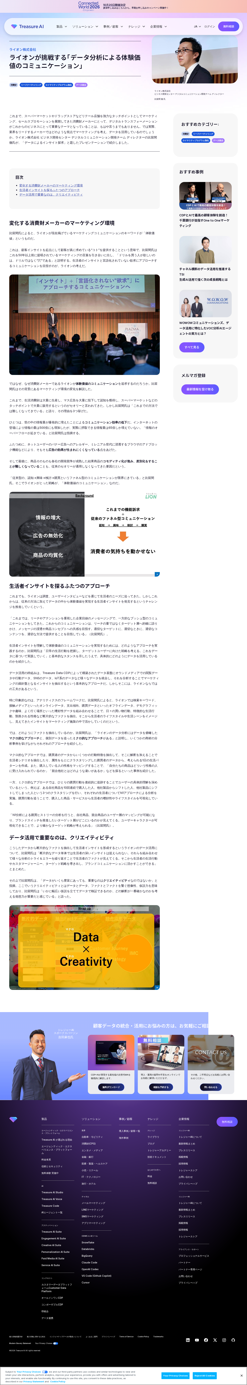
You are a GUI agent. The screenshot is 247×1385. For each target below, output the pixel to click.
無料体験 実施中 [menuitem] (50, 1173)
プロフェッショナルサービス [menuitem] (194, 1255)
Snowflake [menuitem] (88, 1242)
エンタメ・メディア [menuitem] (92, 1150)
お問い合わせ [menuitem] (186, 1176)
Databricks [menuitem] (88, 1249)
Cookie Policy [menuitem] (143, 1337)
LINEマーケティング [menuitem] (92, 1209)
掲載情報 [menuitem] (183, 1156)
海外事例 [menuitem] (123, 1137)
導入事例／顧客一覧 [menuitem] (129, 1130)
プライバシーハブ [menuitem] (188, 1183)
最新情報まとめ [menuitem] (187, 1143)
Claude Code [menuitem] (89, 1262)
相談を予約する (161, 1087)
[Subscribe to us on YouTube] (196, 1340)
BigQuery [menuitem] (87, 1255)
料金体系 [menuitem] (46, 1159)
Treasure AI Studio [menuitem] (52, 1192)
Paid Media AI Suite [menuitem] (53, 1258)
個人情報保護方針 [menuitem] (16, 1337)
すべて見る (191, 347)
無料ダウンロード (111, 1087)
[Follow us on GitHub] (233, 1340)
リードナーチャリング (31, 85)
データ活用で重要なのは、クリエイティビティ (51, 194)
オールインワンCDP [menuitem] (52, 1297)
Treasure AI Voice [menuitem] (52, 1199)
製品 (59, 26)
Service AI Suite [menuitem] (51, 1265)
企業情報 (156, 26)
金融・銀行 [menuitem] (87, 1156)
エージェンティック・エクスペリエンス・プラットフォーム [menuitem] (57, 1149)
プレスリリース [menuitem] (187, 1150)
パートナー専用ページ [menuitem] (190, 1269)
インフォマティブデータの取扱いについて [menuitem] (65, 1337)
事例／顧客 (111, 26)
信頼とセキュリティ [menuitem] (52, 1166)
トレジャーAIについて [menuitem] (190, 1136)
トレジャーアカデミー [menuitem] (159, 1150)
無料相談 (228, 26)
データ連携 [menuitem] (47, 1318)
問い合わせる (210, 1087)
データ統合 (81, 85)
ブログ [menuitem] (151, 1143)
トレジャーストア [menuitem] (188, 1170)
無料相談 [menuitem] (152, 1182)
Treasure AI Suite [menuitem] (52, 1231)
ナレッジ (134, 26)
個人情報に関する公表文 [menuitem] (36, 1337)
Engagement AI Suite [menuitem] (54, 1238)
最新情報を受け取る (200, 389)
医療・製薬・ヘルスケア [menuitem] (95, 1163)
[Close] (241, 1375)
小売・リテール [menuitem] (90, 1170)
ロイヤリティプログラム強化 (59, 85)
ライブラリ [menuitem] (153, 1136)
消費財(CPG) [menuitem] (89, 1143)
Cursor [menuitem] (86, 1282)
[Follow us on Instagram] (224, 1340)
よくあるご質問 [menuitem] (91, 1337)
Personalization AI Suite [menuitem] (56, 1251)
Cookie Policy (57, 1381)
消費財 (14, 85)
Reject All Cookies (205, 1375)
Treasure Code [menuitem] (50, 1205)
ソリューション (83, 26)
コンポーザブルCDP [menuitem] (52, 1304)
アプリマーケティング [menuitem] (93, 1223)
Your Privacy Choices (29, 1371)
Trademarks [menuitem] (158, 1337)
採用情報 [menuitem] (183, 1163)
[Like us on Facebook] (206, 1340)
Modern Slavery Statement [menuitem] (20, 1343)
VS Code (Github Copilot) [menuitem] (96, 1275)
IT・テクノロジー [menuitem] (91, 1176)
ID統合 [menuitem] (45, 1311)
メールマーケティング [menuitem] (93, 1202)
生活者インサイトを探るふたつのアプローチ (49, 190)
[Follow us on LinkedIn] (187, 1340)
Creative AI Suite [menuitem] (51, 1245)
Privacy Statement (33, 1381)
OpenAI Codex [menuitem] (90, 1269)
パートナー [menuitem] (184, 1262)
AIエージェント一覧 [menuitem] (52, 1212)
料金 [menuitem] (150, 1176)
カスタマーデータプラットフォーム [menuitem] (57, 1287)
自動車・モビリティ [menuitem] (92, 1136)
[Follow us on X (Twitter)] (215, 1340)
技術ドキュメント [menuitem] (157, 1156)
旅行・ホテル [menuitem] (89, 1183)
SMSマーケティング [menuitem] (92, 1216)
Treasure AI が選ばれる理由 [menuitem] (57, 1139)
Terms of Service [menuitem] (126, 1337)
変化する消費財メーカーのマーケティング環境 (51, 185)
